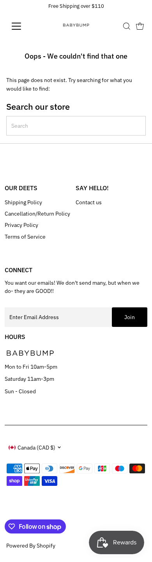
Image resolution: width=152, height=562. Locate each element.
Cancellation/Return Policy (37, 213)
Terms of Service (25, 236)
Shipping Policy (23, 202)
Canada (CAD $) (36, 447)
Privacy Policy (21, 224)
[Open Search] (126, 26)
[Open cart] (140, 26)
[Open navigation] (22, 26)
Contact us (89, 202)
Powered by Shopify (30, 545)
